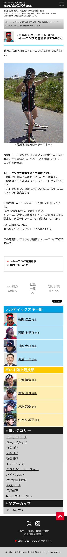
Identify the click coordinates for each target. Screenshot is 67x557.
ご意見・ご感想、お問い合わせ (33, 530)
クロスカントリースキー (22, 469)
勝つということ (19, 265)
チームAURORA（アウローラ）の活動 (31, 22)
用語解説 (12, 490)
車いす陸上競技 (16, 480)
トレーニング (15, 464)
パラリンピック (16, 437)
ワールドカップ (16, 442)
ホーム (8, 22)
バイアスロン (15, 474)
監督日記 (12, 458)
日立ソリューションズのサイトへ (33, 540)
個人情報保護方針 (33, 534)
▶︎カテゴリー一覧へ (19, 496)
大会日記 (12, 453)
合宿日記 (12, 447)
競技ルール (13, 485)
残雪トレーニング (14, 155)
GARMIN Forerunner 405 (19, 203)
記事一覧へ (33, 288)
